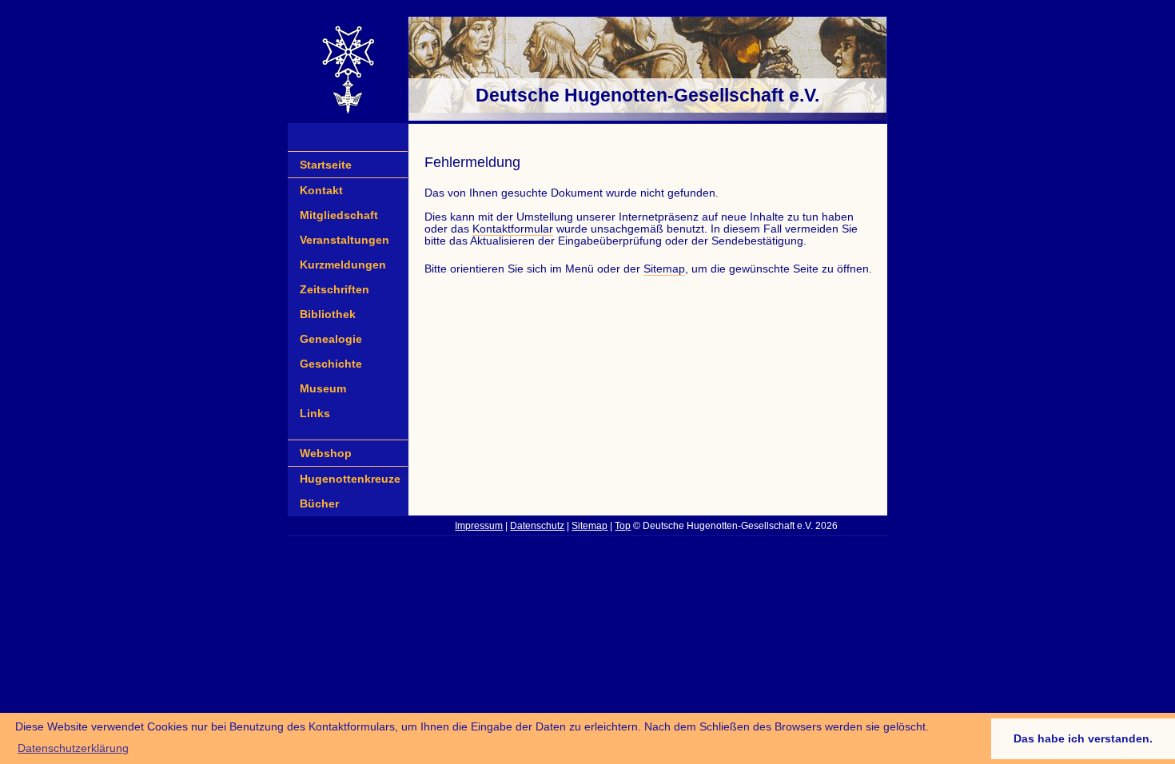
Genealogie (331, 339)
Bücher (319, 504)
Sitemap (664, 269)
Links (315, 414)
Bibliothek (328, 314)
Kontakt (321, 191)
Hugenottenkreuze (350, 479)
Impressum (479, 525)
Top (623, 525)
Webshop (326, 453)
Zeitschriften (334, 290)
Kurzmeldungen (343, 265)
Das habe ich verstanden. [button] (1083, 738)
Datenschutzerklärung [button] (73, 748)
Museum (323, 389)
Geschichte (331, 364)
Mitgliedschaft (339, 215)
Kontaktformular (512, 229)
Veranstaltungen (344, 240)
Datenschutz (537, 525)
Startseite (326, 164)
